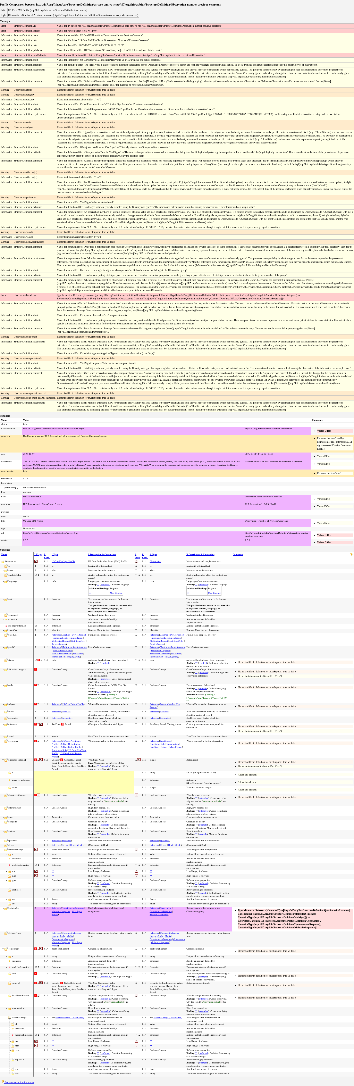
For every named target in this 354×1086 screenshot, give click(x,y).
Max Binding (116, 593)
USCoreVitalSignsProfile (63, 561)
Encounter (67, 718)
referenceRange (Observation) (70, 1017)
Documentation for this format (19, 1082)
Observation (155, 561)
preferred (105, 584)
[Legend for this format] (351, 555)
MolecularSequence (61, 911)
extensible (105, 691)
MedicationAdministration (74, 647)
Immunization (58, 656)
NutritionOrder (78, 641)
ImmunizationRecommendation (68, 638)
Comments (238, 554)
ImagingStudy (73, 656)
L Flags (38, 554)
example (203, 688)
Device (65, 845)
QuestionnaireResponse (73, 908)
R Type (153, 554)
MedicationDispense (62, 650)
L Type (55, 554)
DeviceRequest (79, 634)
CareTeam (154, 747)
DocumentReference (71, 933)
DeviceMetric (76, 845)
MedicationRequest (61, 641)
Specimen (66, 840)
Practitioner (165, 741)
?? (98, 584)
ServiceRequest (59, 644)
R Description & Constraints (200, 554)
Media (70, 936)
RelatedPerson (175, 747)
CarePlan (66, 634)
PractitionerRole (59, 750)
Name (4, 554)
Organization (173, 744)
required (105, 663)
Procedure (78, 653)
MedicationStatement (61, 653)
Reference (56, 634)
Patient (164, 747)
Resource (66, 711)
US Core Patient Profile (73, 704)
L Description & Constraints (102, 554)
